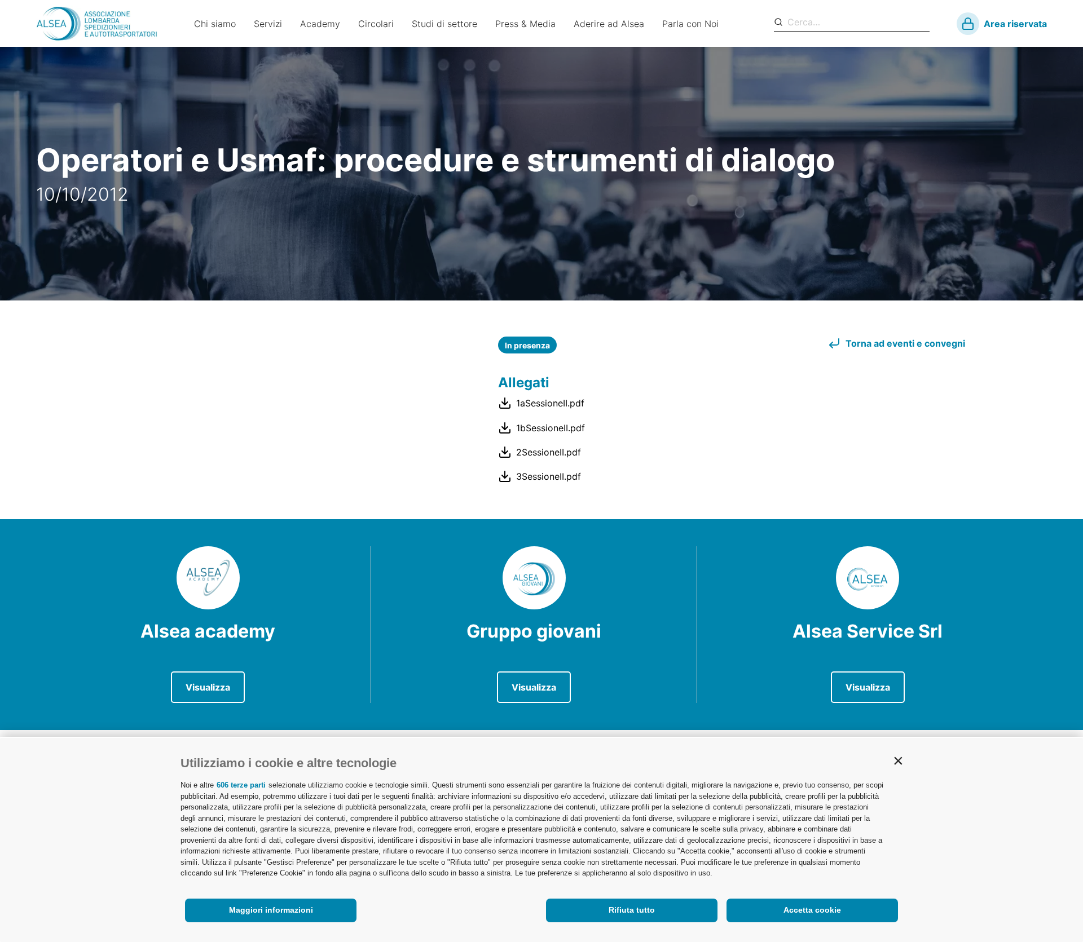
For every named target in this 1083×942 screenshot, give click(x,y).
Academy (320, 23)
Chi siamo (215, 23)
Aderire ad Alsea (609, 23)
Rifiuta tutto (632, 909)
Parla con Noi (690, 23)
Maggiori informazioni (271, 909)
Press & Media (525, 23)
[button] (897, 760)
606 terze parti (241, 785)
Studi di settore (444, 23)
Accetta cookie (812, 909)
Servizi (268, 23)
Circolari (376, 23)
